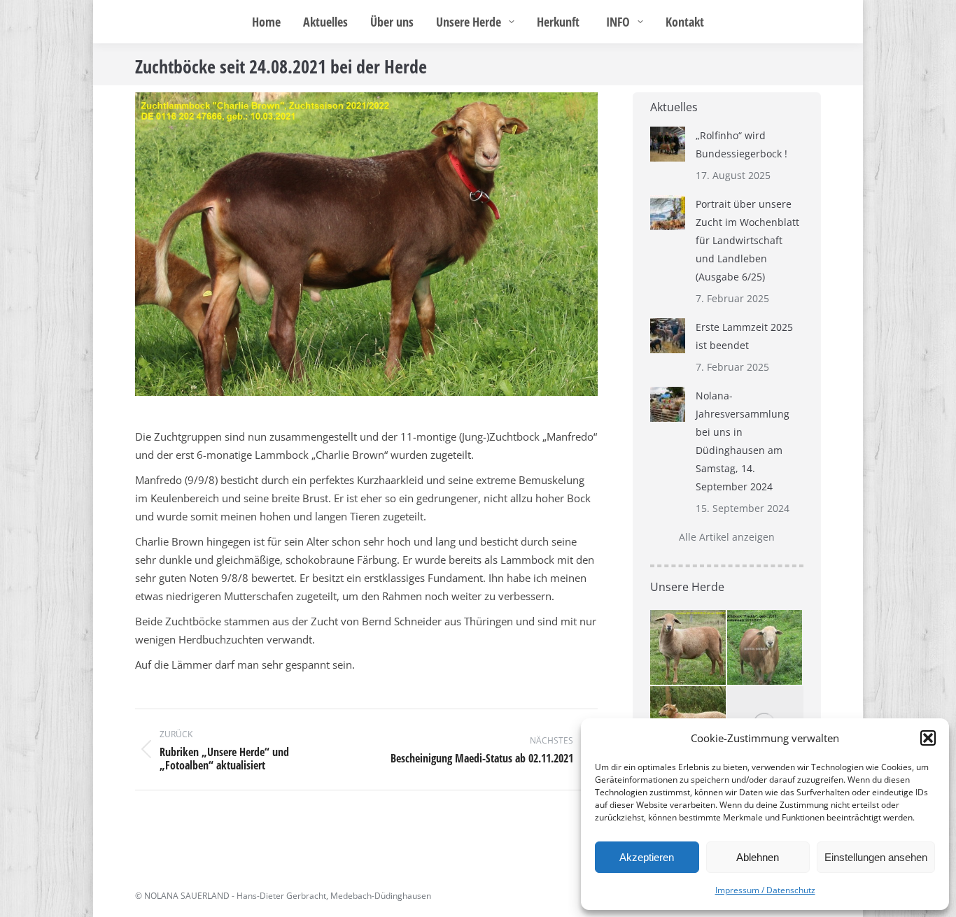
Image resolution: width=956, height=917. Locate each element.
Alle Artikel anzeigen (727, 536)
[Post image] (667, 144)
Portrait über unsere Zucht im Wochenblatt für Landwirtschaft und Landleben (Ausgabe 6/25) (747, 240)
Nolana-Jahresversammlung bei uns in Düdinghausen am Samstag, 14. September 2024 (742, 441)
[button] (928, 738)
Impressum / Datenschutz (765, 890)
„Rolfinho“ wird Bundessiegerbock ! (741, 144)
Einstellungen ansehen (875, 857)
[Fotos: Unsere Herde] (765, 648)
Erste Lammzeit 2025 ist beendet (744, 336)
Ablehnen (757, 857)
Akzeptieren (646, 857)
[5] (688, 648)
